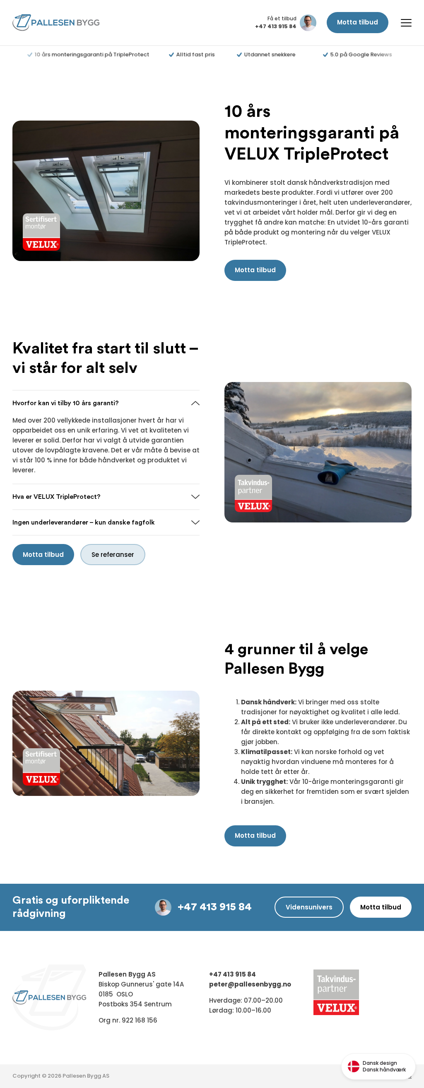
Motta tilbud (357, 22)
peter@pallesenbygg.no (250, 984)
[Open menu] (406, 22)
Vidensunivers (309, 907)
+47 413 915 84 (215, 907)
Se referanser (113, 554)
